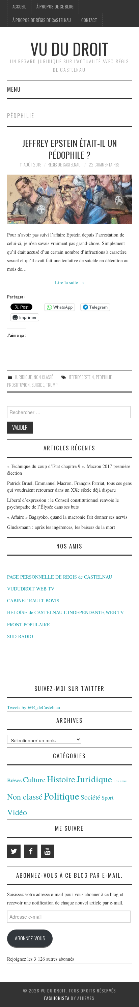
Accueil (19, 6)
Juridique (23, 377)
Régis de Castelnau (64, 164)
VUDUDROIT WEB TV (30, 588)
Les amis (120, 781)
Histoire (61, 779)
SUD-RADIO (20, 636)
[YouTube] (47, 851)
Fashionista (57, 998)
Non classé (43, 377)
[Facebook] (30, 851)
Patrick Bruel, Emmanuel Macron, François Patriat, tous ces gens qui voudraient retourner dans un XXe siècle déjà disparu (69, 486)
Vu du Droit (69, 49)
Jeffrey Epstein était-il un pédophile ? (69, 148)
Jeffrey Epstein (81, 377)
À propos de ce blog (55, 6)
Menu (14, 89)
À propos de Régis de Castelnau (41, 20)
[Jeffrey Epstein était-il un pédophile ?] (69, 199)
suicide (38, 385)
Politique (61, 795)
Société (90, 797)
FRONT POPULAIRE (28, 624)
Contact (89, 20)
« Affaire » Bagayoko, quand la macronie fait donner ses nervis (67, 517)
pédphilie (104, 377)
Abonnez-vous (30, 938)
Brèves (14, 780)
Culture (34, 779)
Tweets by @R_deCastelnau (33, 707)
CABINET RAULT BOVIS (33, 600)
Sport (108, 797)
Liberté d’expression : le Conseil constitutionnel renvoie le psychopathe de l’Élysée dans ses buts (63, 503)
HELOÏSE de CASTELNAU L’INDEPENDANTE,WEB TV (65, 612)
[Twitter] (14, 851)
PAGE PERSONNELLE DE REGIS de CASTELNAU (59, 577)
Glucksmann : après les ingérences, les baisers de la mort (61, 527)
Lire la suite (69, 282)
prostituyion (18, 385)
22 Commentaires (104, 164)
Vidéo (17, 812)
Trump (51, 385)
